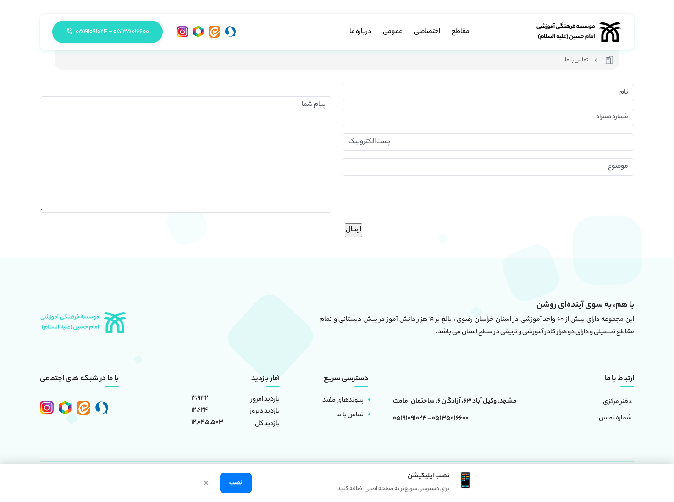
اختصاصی (427, 32)
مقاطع (461, 32)
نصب (236, 483)
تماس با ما (350, 415)
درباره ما (360, 32)
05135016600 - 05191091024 (431, 419)
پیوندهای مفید (343, 400)
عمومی (393, 32)
